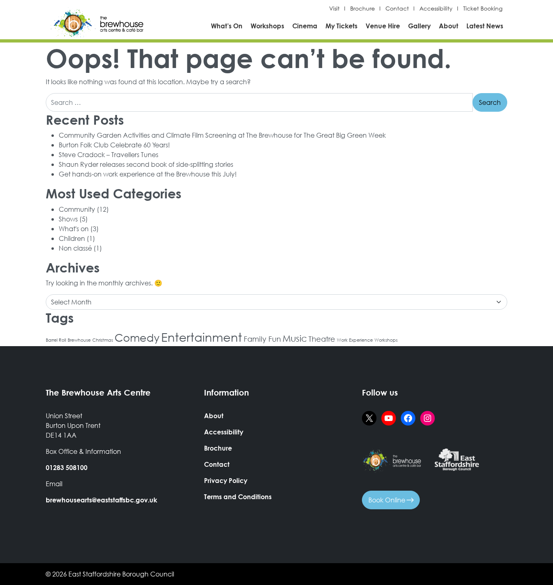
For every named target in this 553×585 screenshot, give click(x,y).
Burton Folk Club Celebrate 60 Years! (114, 144)
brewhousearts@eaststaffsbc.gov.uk (101, 500)
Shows (68, 219)
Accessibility (436, 8)
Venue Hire (383, 26)
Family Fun (262, 338)
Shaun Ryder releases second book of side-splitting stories (146, 164)
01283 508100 (66, 467)
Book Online (387, 500)
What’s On (226, 26)
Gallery (419, 26)
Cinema (304, 26)
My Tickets (341, 26)
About (448, 26)
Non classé (75, 248)
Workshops (267, 26)
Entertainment (201, 337)
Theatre (321, 338)
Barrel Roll (56, 340)
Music (295, 338)
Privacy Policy (225, 480)
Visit (334, 8)
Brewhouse (79, 340)
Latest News (484, 26)
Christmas (102, 340)
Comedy (137, 337)
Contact (397, 8)
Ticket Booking (482, 8)
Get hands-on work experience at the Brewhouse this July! (148, 174)
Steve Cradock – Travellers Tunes (108, 154)
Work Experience (355, 340)
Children (72, 238)
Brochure (362, 8)
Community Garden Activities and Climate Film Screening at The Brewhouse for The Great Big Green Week (222, 135)
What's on (74, 228)
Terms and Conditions (238, 496)
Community (77, 209)
